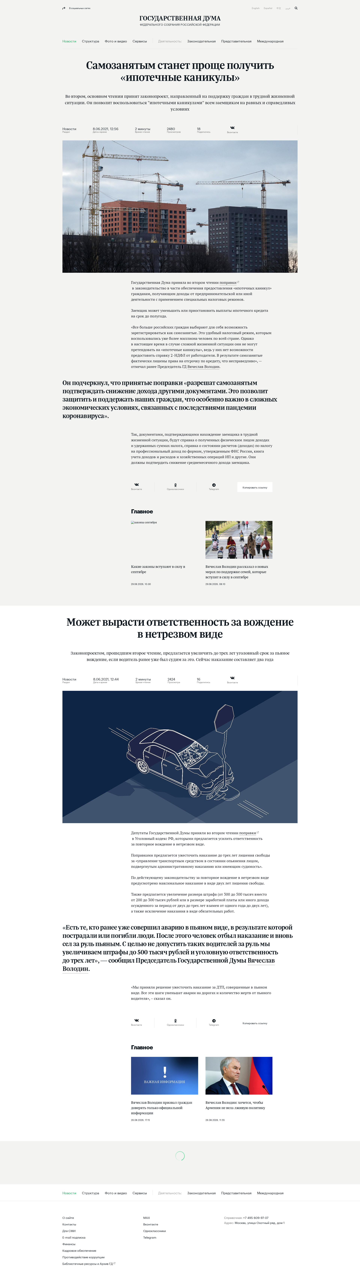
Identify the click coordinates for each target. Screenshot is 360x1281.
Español (268, 8)
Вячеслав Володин (203, 366)
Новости (69, 128)
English (256, 8)
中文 (279, 8)
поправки (228, 282)
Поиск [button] (296, 8)
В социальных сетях (79, 8)
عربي (288, 8)
